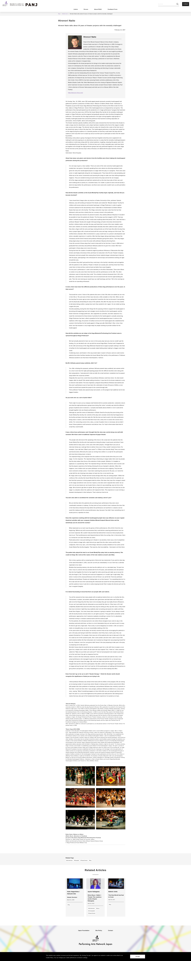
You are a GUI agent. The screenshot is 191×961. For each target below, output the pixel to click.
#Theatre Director (84, 860)
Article (76, 9)
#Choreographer (91, 910)
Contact (110, 930)
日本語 (185, 4)
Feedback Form (112, 9)
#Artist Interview (69, 860)
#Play (90, 860)
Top (59, 13)
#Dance (97, 908)
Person (86, 9)
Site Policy (98, 930)
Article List (65, 13)
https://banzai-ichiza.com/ (75, 92)
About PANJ (98, 9)
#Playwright (76, 860)
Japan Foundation (83, 930)
